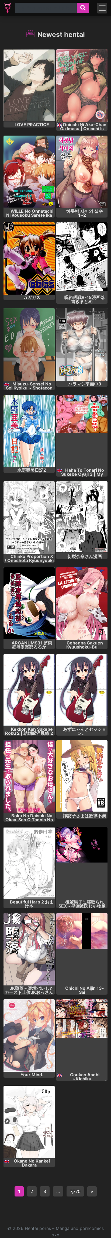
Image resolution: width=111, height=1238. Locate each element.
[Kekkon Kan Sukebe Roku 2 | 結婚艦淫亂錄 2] (29, 690)
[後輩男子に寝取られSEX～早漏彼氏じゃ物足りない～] (81, 863)
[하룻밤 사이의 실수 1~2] (81, 172)
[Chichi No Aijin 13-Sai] (81, 949)
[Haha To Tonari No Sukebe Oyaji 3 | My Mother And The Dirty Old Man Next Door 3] (81, 431)
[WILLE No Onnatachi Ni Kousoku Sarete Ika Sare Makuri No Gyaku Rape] (29, 172)
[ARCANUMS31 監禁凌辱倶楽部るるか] (29, 603)
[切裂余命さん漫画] (81, 517)
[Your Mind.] (29, 1035)
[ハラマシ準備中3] (81, 344)
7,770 (75, 1191)
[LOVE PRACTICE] (29, 85)
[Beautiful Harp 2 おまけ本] (29, 863)
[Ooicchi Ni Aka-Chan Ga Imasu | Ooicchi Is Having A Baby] (81, 85)
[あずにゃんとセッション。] (81, 690)
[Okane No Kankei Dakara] (29, 1122)
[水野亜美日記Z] (29, 431)
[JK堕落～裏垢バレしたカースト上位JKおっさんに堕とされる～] (29, 949)
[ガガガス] (29, 258)
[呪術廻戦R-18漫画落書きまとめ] (81, 258)
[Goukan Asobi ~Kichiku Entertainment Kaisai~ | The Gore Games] (81, 1035)
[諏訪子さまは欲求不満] (81, 776)
